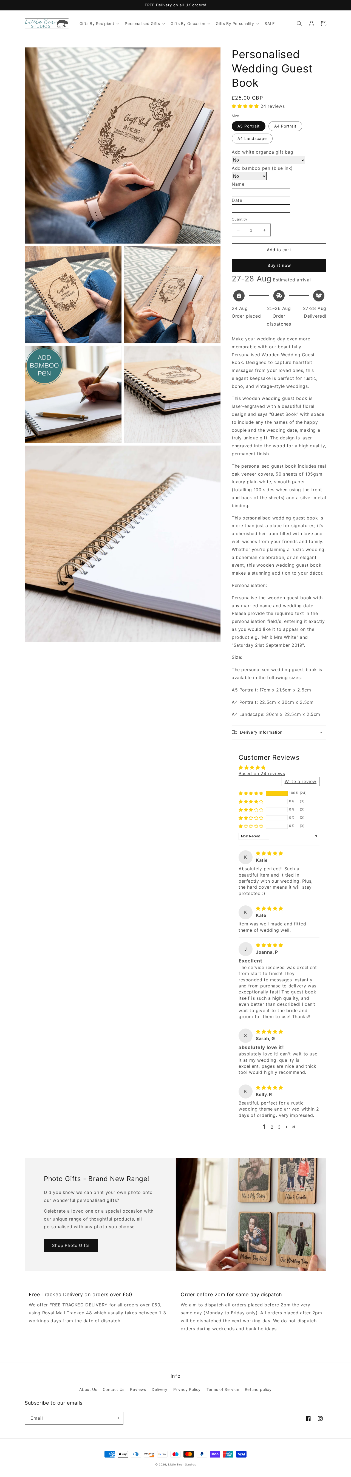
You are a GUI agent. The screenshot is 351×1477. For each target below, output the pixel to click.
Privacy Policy (187, 1389)
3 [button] (279, 1127)
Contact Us (113, 1389)
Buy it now (279, 265)
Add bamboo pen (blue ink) (262, 168)
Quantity (239, 219)
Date (237, 200)
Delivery (160, 1389)
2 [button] (272, 1127)
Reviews (138, 1389)
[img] (269, 853)
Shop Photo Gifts (71, 1245)
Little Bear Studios (182, 1464)
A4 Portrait (285, 126)
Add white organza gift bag (262, 152)
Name (238, 184)
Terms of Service (222, 1389)
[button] (99, 23)
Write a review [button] (300, 781)
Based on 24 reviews (262, 773)
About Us (88, 1389)
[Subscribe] (117, 1418)
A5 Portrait (248, 126)
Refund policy (258, 1389)
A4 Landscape (252, 138)
